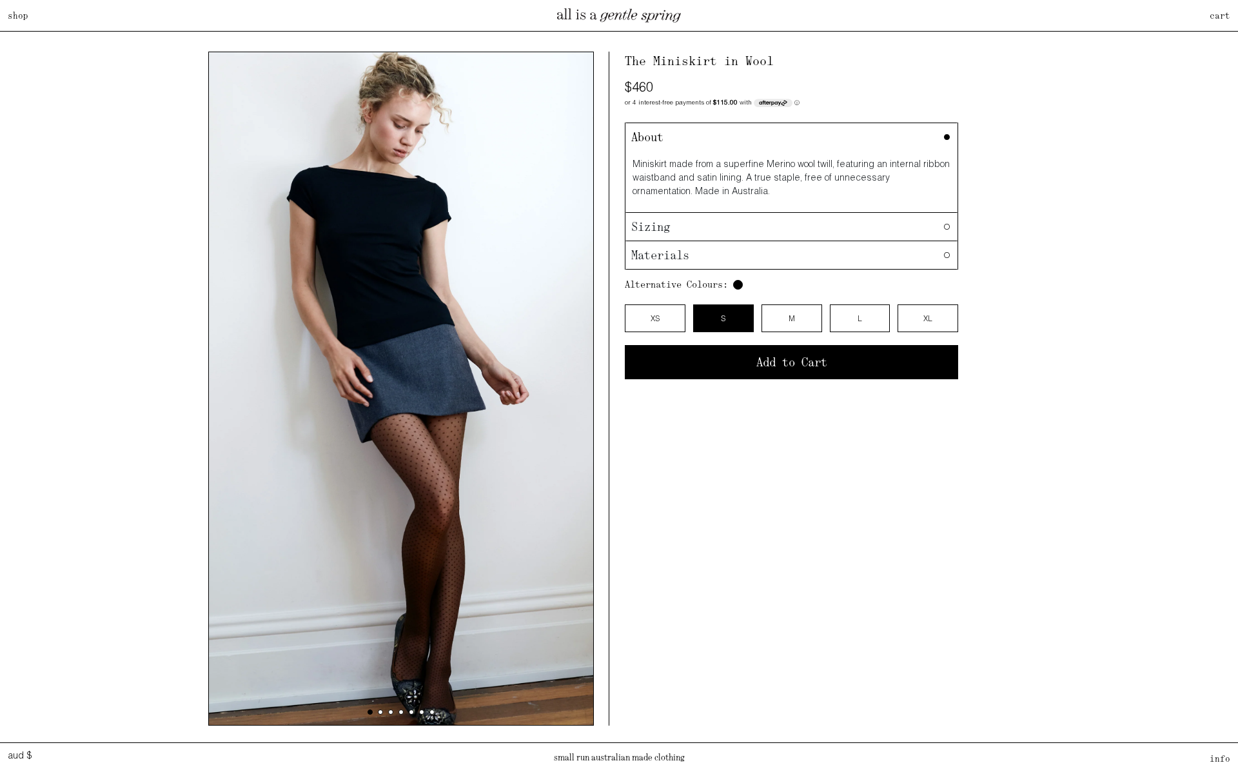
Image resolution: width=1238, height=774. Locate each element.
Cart (1220, 15)
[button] (370, 712)
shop (18, 15)
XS (655, 318)
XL (927, 318)
